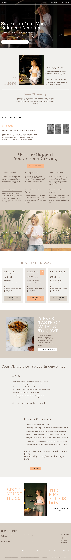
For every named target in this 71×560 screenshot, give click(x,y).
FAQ (61, 2)
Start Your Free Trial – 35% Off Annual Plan (15, 42)
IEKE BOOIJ (44, 2)
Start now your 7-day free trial (60, 509)
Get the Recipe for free (47, 349)
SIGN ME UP (35, 468)
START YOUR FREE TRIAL (35, 166)
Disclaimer (45, 557)
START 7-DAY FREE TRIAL (12, 298)
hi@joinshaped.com (66, 538)
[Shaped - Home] (5, 2)
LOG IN (67, 2)
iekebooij (64, 540)
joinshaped (65, 542)
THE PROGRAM (54, 2)
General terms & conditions (11, 557)
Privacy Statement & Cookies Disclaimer (30, 557)
